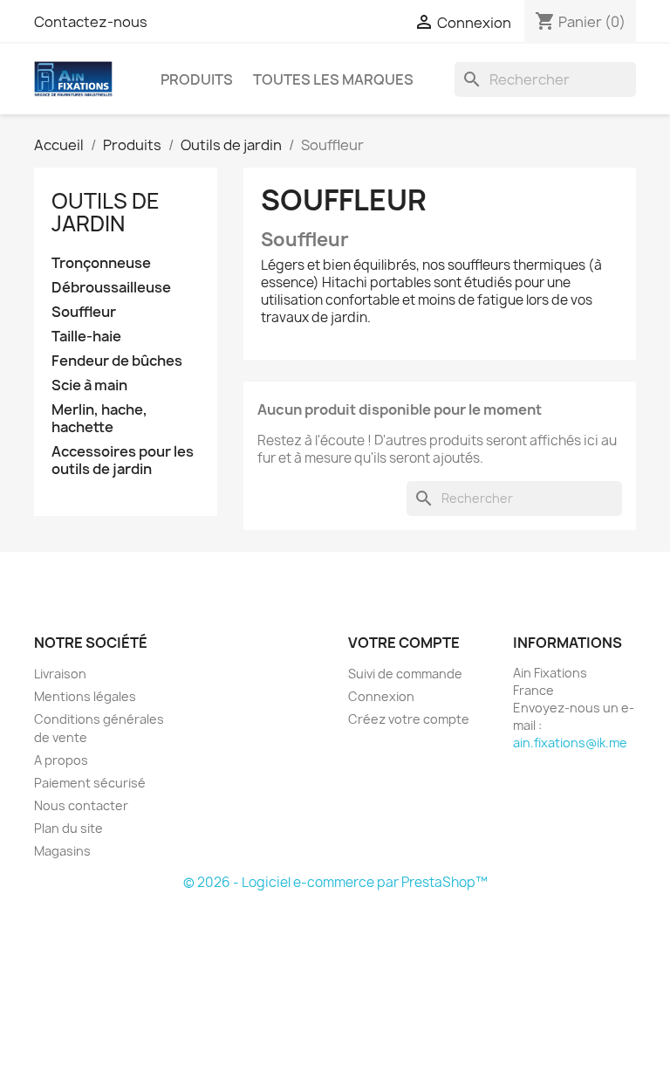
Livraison (60, 673)
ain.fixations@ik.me (570, 742)
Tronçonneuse (101, 263)
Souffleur (83, 312)
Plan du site (68, 828)
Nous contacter (81, 805)
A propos (61, 760)
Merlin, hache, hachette (99, 419)
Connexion (381, 696)
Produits (197, 79)
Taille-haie (86, 336)
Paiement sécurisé (90, 782)
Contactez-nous (90, 21)
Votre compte (404, 642)
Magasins (62, 851)
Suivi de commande (405, 673)
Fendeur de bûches (116, 361)
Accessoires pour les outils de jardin (122, 460)
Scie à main (89, 385)
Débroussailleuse (111, 288)
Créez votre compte (408, 719)
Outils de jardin (105, 212)
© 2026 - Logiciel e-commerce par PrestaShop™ (335, 882)
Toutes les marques (333, 79)
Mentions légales (85, 696)
